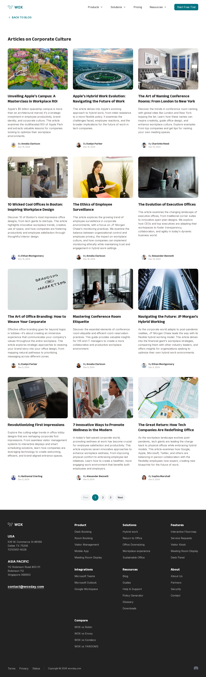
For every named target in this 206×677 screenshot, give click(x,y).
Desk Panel (178, 557)
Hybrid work (130, 531)
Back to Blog (22, 17)
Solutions (116, 7)
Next (120, 497)
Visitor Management (87, 544)
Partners (176, 582)
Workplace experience (136, 551)
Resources (156, 7)
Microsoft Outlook (86, 582)
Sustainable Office (134, 557)
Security (176, 589)
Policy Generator (133, 595)
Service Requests (181, 538)
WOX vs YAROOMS (86, 646)
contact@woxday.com (26, 587)
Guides (127, 582)
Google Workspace (86, 589)
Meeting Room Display (88, 557)
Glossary (128, 602)
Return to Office (132, 538)
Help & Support (132, 589)
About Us (177, 576)
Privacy (23, 668)
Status (36, 668)
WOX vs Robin (83, 627)
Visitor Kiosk (178, 544)
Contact (175, 595)
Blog (125, 576)
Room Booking (84, 538)
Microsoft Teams (85, 576)
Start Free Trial (186, 7)
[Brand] (26, 524)
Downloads (129, 608)
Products (93, 7)
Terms (11, 668)
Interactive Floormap (183, 531)
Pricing (138, 7)
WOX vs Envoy (84, 633)
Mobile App (82, 551)
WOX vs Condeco (85, 640)
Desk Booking (83, 531)
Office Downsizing (134, 544)
